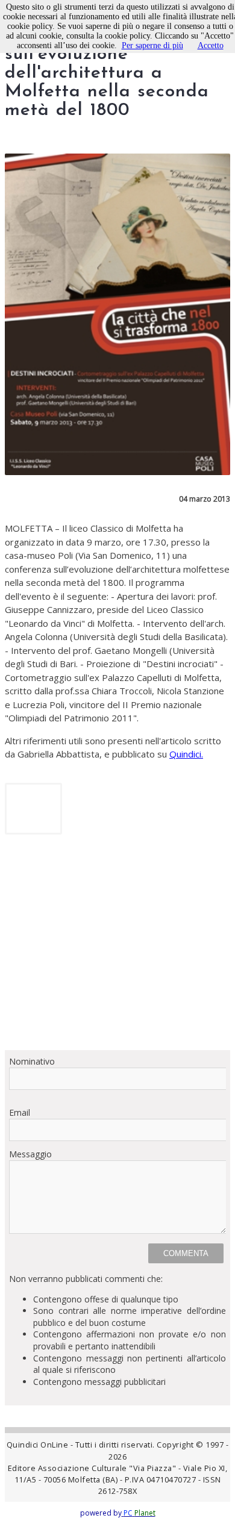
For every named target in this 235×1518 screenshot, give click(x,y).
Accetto (211, 45)
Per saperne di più (152, 45)
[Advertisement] (117, 947)
